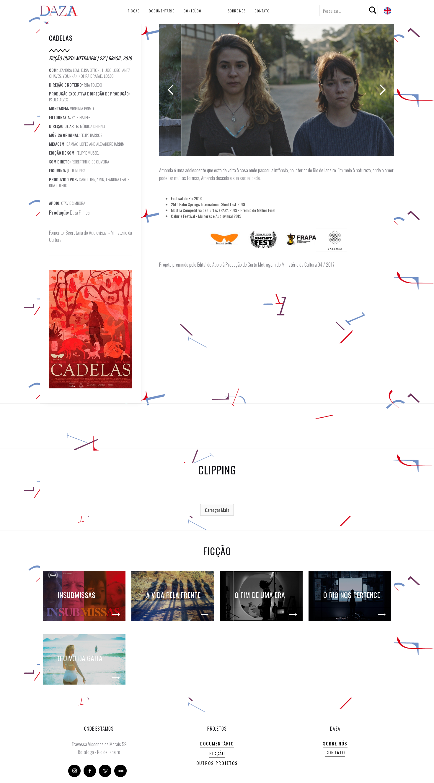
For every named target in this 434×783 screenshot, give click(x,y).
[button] (171, 90)
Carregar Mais (217, 510)
